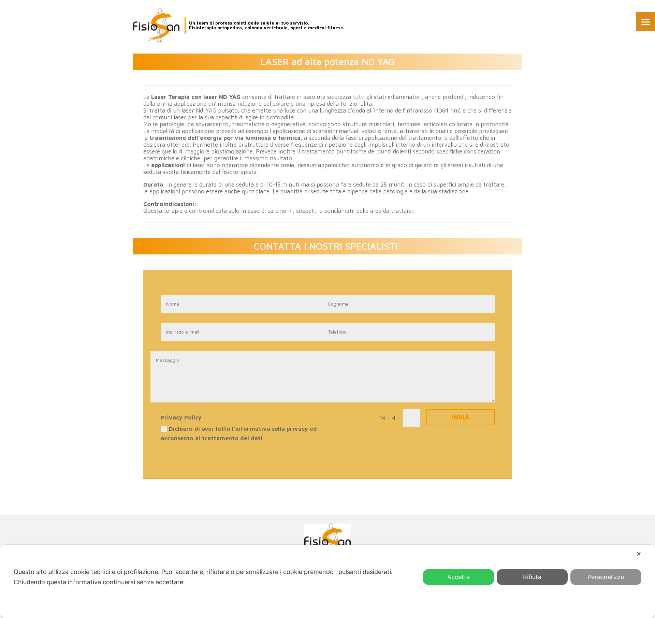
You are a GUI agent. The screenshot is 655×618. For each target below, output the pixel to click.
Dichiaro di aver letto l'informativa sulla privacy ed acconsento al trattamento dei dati (239, 433)
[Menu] (645, 21)
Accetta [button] (458, 576)
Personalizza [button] (605, 576)
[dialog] (327, 581)
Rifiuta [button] (532, 576)
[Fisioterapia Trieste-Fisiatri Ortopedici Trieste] (156, 25)
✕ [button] (638, 553)
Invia (460, 417)
